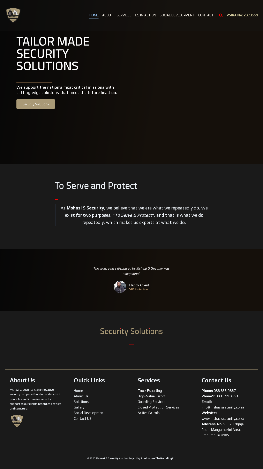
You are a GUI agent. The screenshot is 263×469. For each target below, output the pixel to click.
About (107, 15)
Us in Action (145, 15)
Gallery (79, 407)
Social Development (177, 15)
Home (94, 15)
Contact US (82, 418)
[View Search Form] (221, 15)
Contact (205, 15)
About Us (81, 396)
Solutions (81, 402)
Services (124, 15)
